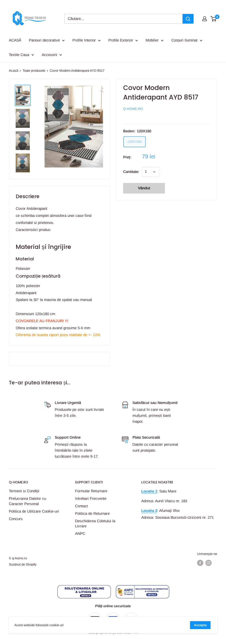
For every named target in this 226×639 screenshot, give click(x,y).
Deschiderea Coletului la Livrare (95, 523)
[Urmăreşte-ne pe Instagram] (208, 563)
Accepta (200, 625)
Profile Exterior (120, 40)
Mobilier (152, 40)
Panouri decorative (44, 40)
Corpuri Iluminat (184, 40)
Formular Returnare (91, 491)
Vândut (144, 188)
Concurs (16, 519)
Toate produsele (34, 70)
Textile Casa (19, 55)
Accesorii (49, 55)
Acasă (13, 70)
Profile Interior (84, 40)
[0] (213, 18)
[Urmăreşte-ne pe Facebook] (200, 563)
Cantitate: (131, 172)
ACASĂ (15, 40)
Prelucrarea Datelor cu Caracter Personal (27, 501)
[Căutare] (188, 19)
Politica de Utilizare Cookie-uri (34, 511)
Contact (81, 506)
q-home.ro (133, 109)
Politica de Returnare (92, 513)
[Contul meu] (204, 18)
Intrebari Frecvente (90, 498)
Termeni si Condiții (24, 491)
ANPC (80, 534)
